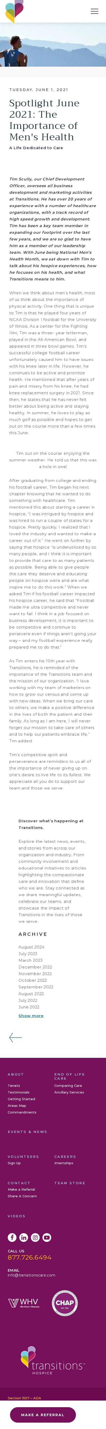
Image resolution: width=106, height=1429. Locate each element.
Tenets (14, 1085)
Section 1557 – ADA (24, 1398)
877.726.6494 (30, 1257)
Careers (65, 1156)
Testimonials (19, 1092)
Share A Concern (22, 1196)
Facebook (12, 1237)
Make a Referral (21, 1189)
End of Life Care (69, 1076)
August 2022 (31, 993)
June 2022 (29, 1007)
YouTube (46, 1237)
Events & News (28, 1132)
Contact (19, 1183)
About (16, 1074)
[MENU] (94, 11)
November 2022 (35, 973)
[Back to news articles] (15, 1037)
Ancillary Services (69, 1092)
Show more (31, 1015)
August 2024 (32, 947)
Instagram (35, 1237)
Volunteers (23, 1156)
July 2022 (28, 1000)
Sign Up (14, 1163)
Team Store (70, 1183)
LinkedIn (23, 1237)
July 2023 (28, 953)
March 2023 (30, 960)
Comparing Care (68, 1085)
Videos (17, 1216)
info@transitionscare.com (31, 1275)
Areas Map (17, 1105)
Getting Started (21, 1099)
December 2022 (35, 967)
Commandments (22, 1112)
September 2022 (36, 987)
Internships (63, 1163)
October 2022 (33, 980)
